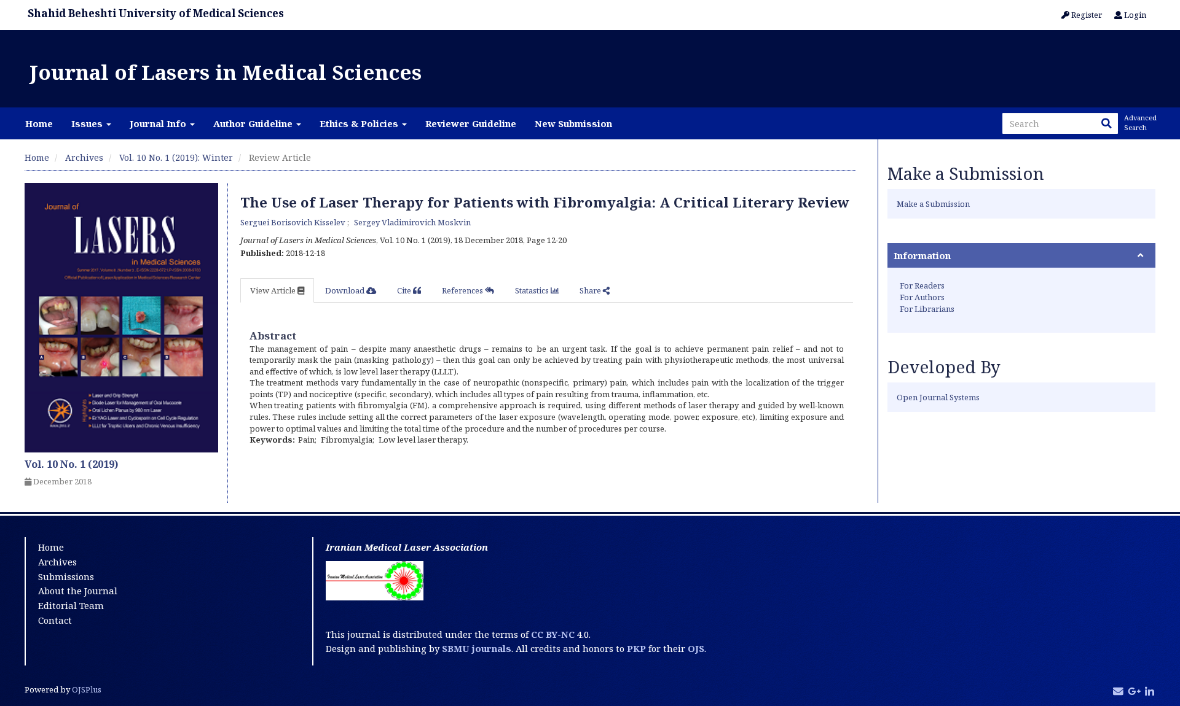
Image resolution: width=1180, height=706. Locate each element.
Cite (405, 290)
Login (1134, 14)
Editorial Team (71, 605)
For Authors (922, 297)
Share (591, 290)
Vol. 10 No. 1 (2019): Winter (176, 157)
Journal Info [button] (159, 123)
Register (1085, 14)
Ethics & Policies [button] (360, 123)
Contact (55, 620)
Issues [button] (88, 123)
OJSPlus (86, 689)
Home (39, 123)
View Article (273, 290)
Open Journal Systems (938, 397)
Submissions (66, 576)
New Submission (573, 123)
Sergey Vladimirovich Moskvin (412, 222)
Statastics (533, 290)
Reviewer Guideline (470, 123)
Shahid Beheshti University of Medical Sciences (156, 13)
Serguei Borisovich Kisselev (293, 222)
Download (345, 290)
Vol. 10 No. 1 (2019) (72, 464)
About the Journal (77, 590)
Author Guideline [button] (254, 123)
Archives (84, 157)
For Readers (922, 285)
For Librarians (927, 308)
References (463, 290)
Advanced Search (1139, 122)
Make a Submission (933, 203)
